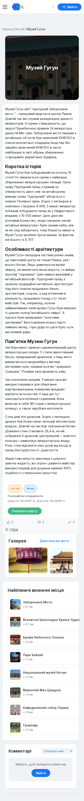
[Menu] (6, 7)
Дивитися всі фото (54, 541)
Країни (7, 29)
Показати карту (24, 511)
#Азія (30, 488)
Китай (19, 29)
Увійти (41, 773)
